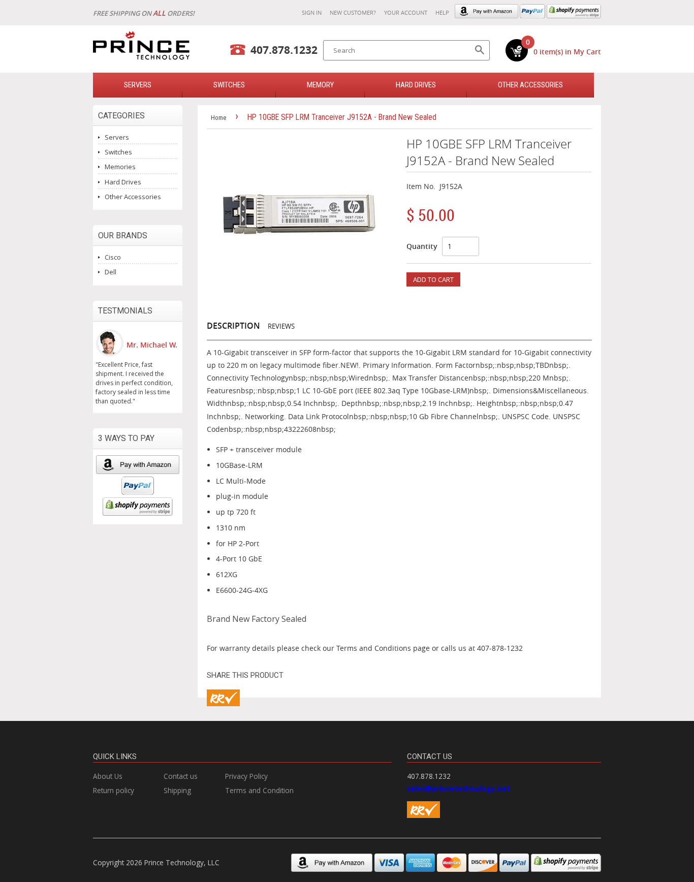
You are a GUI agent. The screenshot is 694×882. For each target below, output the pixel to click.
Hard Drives (416, 84)
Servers (117, 137)
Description (233, 325)
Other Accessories (530, 84)
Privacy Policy (246, 776)
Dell (110, 271)
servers (137, 84)
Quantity (421, 246)
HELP (442, 12)
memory (320, 84)
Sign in (312, 12)
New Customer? (353, 12)
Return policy (113, 790)
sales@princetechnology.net (458, 788)
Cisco (113, 257)
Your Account (405, 12)
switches (229, 84)
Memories (120, 166)
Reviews (281, 326)
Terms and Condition (259, 790)
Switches (118, 151)
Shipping (177, 790)
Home (218, 117)
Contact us (181, 776)
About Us (107, 776)
